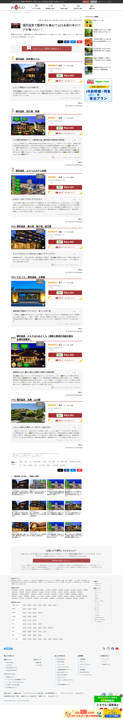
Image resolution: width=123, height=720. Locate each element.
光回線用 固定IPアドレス (64, 669)
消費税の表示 (17, 693)
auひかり (9, 665)
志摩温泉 (52, 598)
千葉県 (29, 612)
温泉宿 (30, 465)
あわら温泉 (47, 594)
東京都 (34, 612)
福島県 (55, 605)
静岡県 (24, 624)
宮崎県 (50, 639)
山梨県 (24, 616)
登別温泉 (21, 590)
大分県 (44, 639)
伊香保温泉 (15, 592)
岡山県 (34, 631)
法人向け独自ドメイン (63, 684)
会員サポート (106, 664)
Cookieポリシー (80, 693)
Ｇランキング (97, 592)
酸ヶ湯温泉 (15, 598)
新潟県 (34, 616)
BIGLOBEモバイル (11, 668)
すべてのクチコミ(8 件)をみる (73, 105)
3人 (31, 461)
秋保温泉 (60, 590)
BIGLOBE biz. (61, 659)
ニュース (82, 667)
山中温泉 (39, 594)
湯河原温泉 (73, 592)
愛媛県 (34, 635)
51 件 (71, 232)
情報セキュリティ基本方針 (28, 696)
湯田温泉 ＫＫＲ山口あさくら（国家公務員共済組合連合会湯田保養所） (45, 337)
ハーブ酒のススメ (99, 621)
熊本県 (39, 639)
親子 (26, 461)
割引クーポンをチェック (67, 81)
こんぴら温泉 (40, 596)
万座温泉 (21, 592)
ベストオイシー (98, 605)
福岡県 (24, 639)
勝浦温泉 (26, 596)
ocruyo (96, 596)
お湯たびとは (97, 583)
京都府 (29, 627)
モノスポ (96, 607)
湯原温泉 (66, 596)
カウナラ (96, 611)
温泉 (24, 465)
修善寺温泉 (15, 594)
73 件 (71, 65)
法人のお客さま (60, 656)
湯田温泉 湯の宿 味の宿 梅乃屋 (34, 226)
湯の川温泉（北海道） (38, 590)
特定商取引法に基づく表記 (11, 696)
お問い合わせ (7, 693)
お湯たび (96, 598)
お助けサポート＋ (11, 677)
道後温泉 (32, 596)
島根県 (29, 631)
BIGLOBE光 (9, 662)
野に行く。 (97, 609)
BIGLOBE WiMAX (11, 670)
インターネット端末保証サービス (15, 679)
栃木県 (24, 609)
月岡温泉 (60, 592)
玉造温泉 (53, 596)
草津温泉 (85, 590)
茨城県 (34, 609)
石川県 (29, 620)
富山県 (24, 620)
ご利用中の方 (104, 656)
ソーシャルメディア (85, 675)
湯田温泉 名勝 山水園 (28, 399)
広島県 (39, 631)
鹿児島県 (55, 639)
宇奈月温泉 (54, 594)
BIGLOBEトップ (52, 696)
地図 (52, 71)
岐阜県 (29, 624)
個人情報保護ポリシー (52, 693)
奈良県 (44, 627)
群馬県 (29, 609)
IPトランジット (61, 677)
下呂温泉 (60, 594)
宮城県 (39, 605)
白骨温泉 (53, 592)
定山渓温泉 (15, 590)
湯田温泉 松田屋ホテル (28, 59)
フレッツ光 (60, 664)
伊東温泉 (79, 592)
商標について (42, 696)
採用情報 (82, 669)
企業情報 (80, 656)
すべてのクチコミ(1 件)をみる (73, 221)
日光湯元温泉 (28, 598)
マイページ (103, 1)
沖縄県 (61, 639)
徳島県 (24, 635)
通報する (80, 103)
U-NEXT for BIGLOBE (13, 685)
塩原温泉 (41, 592)
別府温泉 (72, 596)
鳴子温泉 (54, 590)
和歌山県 (50, 627)
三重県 (39, 624)
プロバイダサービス (63, 667)
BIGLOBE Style (84, 672)
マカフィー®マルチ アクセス (65, 681)
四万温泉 (27, 592)
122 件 (72, 177)
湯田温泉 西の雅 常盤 (27, 111)
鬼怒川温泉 (34, 592)
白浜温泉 (20, 596)
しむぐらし (39, 665)
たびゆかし (97, 615)
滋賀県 (24, 627)
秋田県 (44, 605)
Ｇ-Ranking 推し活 (99, 617)
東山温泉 (67, 590)
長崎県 (34, 639)
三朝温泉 (47, 596)
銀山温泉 (79, 590)
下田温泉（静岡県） (24, 594)
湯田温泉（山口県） (75, 461)
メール (104, 662)
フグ (35, 465)
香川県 (29, 635)
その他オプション (11, 687)
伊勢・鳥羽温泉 (44, 598)
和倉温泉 (33, 594)
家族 (21, 461)
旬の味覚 (62, 465)
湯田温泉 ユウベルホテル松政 (31, 170)
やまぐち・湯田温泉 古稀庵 (31, 277)
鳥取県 (24, 631)
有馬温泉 (14, 596)
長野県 (29, 616)
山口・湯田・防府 (62, 461)
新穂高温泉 (74, 594)
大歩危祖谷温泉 (60, 598)
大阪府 (34, 627)
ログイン (109, 1)
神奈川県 (40, 612)
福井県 (34, 620)
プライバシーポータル (66, 693)
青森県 (29, 605)
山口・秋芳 (52, 461)
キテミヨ (96, 603)
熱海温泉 (75, 598)
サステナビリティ (85, 664)
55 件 (71, 118)
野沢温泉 (47, 592)
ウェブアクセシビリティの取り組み (33, 693)
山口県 (44, 461)
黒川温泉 (78, 596)
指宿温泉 (81, 598)
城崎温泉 (80, 594)
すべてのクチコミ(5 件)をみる (73, 165)
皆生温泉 (60, 596)
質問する (93, 1)
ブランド (82, 662)
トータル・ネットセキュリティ (15, 682)
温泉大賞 (38, 662)
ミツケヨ (96, 613)
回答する (86, 1)
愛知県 (34, 624)
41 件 (71, 282)
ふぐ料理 (41, 465)
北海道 (24, 605)
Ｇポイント (97, 590)
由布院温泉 (69, 598)
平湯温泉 (67, 594)
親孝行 (48, 465)
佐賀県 (29, 639)
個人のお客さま (9, 656)
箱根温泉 (36, 598)
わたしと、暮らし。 (99, 600)
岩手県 (34, 605)
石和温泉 (66, 592)
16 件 (71, 405)
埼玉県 (24, 612)
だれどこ (96, 594)
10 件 (71, 345)
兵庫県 (39, 627)
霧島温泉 (84, 596)
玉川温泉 (21, 598)
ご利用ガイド (97, 585)
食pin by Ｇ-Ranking (99, 619)
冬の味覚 (55, 465)
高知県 (39, 635)
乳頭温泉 (48, 590)
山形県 (50, 605)
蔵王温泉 (73, 590)
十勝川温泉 (28, 590)
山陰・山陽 (37, 461)
